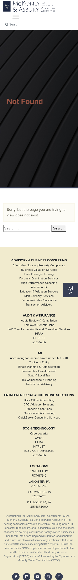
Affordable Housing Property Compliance (39, 265)
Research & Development (39, 371)
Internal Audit (39, 287)
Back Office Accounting (39, 400)
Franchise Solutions (39, 409)
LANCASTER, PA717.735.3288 (39, 483)
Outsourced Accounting (39, 413)
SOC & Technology (39, 428)
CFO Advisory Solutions (39, 404)
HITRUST (39, 338)
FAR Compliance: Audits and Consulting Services (39, 329)
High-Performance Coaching (39, 283)
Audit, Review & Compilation (39, 320)
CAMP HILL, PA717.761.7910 (39, 473)
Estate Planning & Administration (39, 367)
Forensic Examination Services (39, 278)
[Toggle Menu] (15, 17)
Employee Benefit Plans (39, 325)
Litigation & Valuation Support (39, 291)
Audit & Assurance (39, 315)
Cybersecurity (39, 433)
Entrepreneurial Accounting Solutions (39, 395)
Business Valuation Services (39, 270)
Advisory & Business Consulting (39, 260)
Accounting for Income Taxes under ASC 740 (39, 358)
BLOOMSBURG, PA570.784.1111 (39, 494)
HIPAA (39, 333)
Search (14, 24)
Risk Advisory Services (39, 296)
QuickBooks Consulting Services (39, 417)
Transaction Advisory (39, 304)
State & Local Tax (39, 375)
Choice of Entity (39, 362)
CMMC (39, 438)
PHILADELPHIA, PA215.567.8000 (39, 504)
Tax (39, 353)
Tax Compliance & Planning (39, 380)
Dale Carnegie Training (39, 274)
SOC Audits (39, 342)
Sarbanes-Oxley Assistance (39, 300)
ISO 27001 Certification (39, 451)
